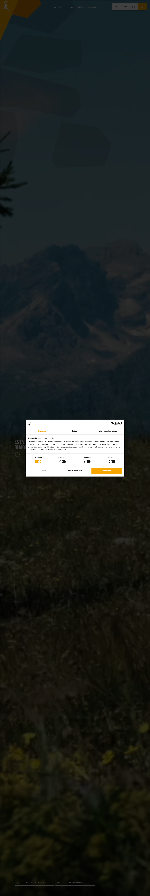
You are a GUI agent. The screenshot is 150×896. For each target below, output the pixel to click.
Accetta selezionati (75, 471)
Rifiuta (43, 471)
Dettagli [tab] (75, 431)
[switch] (63, 461)
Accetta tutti (106, 471)
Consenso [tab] (42, 431)
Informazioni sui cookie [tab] (108, 431)
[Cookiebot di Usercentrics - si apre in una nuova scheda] (112, 423)
